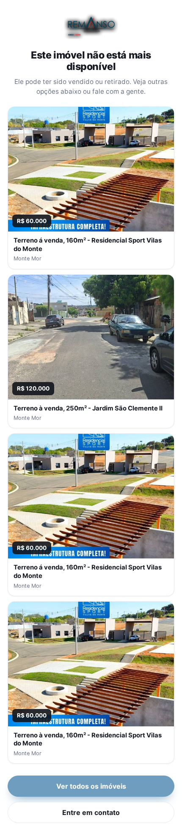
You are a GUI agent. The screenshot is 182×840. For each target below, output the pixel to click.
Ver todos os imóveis (91, 786)
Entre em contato (91, 812)
